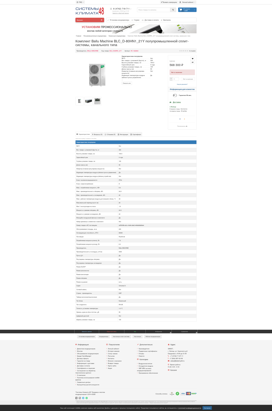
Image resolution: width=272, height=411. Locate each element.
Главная (78, 36)
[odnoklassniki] (80, 398)
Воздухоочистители (145, 363)
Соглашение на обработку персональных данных (85, 372)
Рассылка (111, 356)
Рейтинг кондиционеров (153, 336)
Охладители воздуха (146, 366)
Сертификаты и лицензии (86, 368)
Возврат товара (113, 363)
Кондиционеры (103, 336)
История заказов (113, 351)
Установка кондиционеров (87, 336)
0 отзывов (192, 51)
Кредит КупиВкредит (84, 356)
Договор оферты (83, 358)
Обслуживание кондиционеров (87, 353)
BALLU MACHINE (92, 51)
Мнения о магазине (115, 361)
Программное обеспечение (148, 373)
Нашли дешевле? (182, 84)
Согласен (207, 408)
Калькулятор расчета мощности (88, 385)
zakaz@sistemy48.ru (177, 361)
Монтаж (79, 351)
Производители (144, 349)
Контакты (111, 358)
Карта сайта (112, 366)
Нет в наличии (188, 79)
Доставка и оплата (83, 366)
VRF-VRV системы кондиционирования (144, 369)
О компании (81, 375)
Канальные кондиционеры (117, 36)
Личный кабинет (113, 349)
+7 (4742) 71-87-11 (176, 356)
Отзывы (141, 353)
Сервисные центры (83, 382)
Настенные (137, 336)
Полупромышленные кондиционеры (95, 36)
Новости (141, 356)
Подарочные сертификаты (148, 351)
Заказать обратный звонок (121, 13)
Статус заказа (112, 353)
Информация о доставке (85, 363)
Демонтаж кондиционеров (86, 349)
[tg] (83, 398)
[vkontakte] (76, 398)
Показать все (127, 83)
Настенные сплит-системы (121, 336)
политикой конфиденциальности (189, 408)
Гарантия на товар (83, 361)
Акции (110, 368)
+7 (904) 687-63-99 (176, 358)
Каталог (80, 20)
